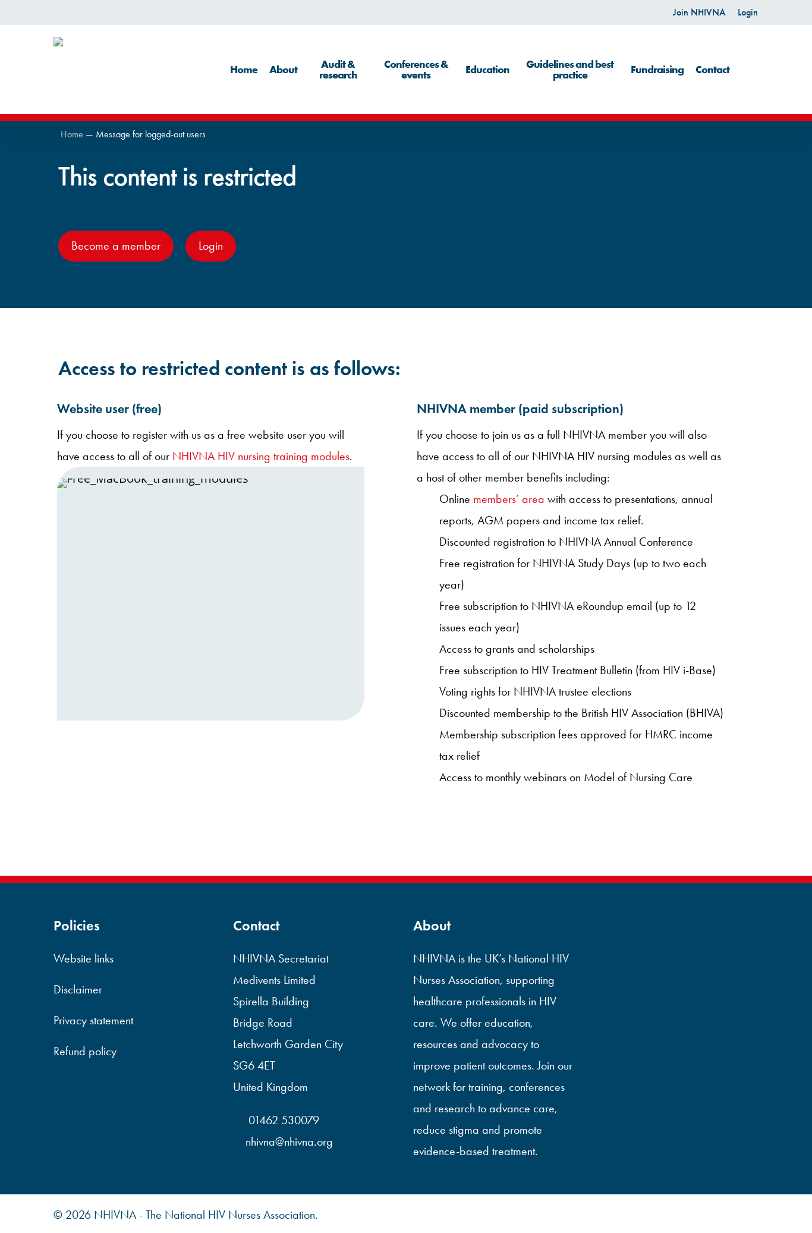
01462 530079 (282, 1120)
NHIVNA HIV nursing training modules (261, 456)
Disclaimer (77, 989)
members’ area (509, 499)
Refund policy (85, 1051)
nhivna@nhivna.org (289, 1141)
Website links (83, 958)
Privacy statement (93, 1020)
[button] (116, 246)
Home (72, 134)
